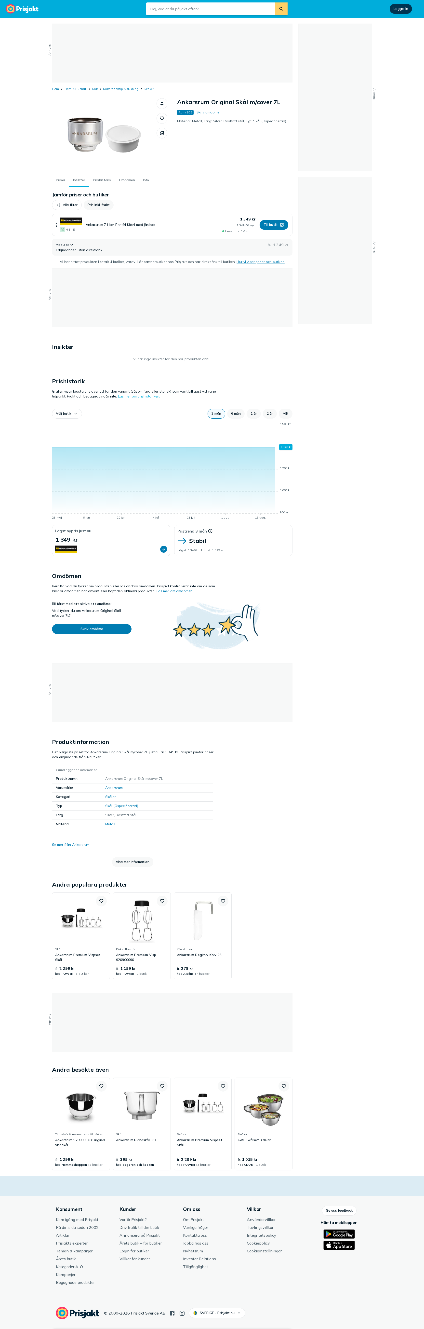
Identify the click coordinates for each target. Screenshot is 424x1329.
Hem (55, 89)
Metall (110, 824)
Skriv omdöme (208, 112)
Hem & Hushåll (76, 89)
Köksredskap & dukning (120, 89)
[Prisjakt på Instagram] (182, 1312)
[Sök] (281, 8)
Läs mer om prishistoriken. (139, 396)
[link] (81, 935)
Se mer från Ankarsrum (71, 844)
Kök (95, 89)
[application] (172, 472)
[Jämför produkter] (162, 133)
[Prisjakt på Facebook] (172, 1312)
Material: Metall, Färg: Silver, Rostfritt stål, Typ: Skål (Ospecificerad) (231, 121)
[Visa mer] (56, 225)
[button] (162, 103)
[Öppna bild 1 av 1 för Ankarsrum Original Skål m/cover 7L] (104, 135)
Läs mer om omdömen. (175, 591)
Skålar (148, 89)
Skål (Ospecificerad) (121, 806)
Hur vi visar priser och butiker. (260, 262)
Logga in (401, 8)
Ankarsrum (114, 787)
